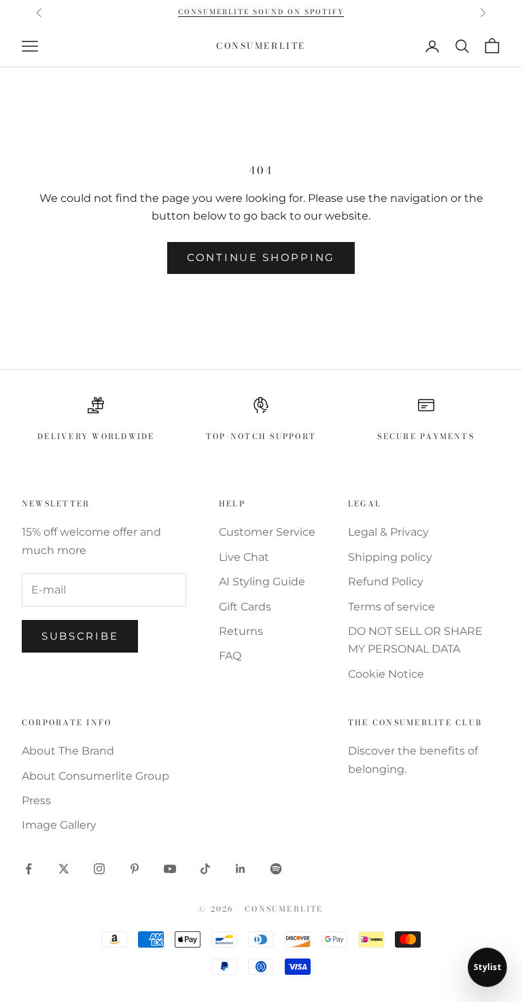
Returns (241, 631)
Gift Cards (245, 606)
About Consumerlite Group (95, 776)
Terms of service (391, 606)
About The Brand (68, 750)
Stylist (487, 967)
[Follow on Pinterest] (134, 869)
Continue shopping (261, 257)
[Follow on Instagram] (99, 869)
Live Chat (244, 557)
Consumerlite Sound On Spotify (261, 12)
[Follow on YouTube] (170, 869)
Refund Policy (385, 581)
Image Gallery (59, 824)
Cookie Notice (386, 674)
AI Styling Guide (262, 581)
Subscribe (79, 635)
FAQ (230, 655)
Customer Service (267, 531)
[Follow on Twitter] (64, 869)
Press (36, 800)
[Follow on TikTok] (205, 869)
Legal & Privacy (388, 531)
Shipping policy (390, 557)
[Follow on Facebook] (28, 869)
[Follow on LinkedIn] (240, 869)
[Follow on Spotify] (276, 869)
